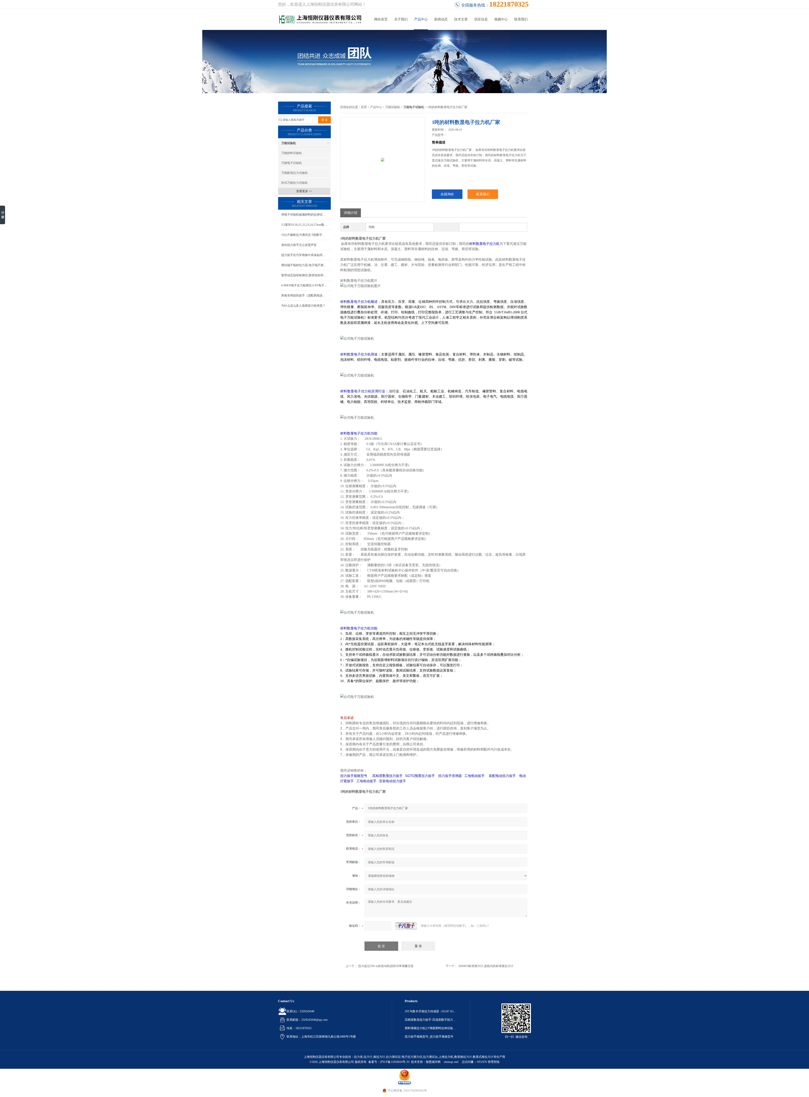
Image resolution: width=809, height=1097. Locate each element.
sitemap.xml (451, 1061)
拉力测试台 (430, 1056)
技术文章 (461, 19)
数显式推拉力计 (483, 1056)
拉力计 (368, 1056)
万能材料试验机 (291, 153)
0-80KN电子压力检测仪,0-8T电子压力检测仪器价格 (306, 285)
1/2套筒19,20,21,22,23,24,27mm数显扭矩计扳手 (306, 224)
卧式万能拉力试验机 (294, 182)
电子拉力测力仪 (412, 1056)
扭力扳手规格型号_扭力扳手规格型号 (429, 1036)
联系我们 (521, 19)
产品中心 (421, 19)
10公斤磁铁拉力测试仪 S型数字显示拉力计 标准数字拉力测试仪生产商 (306, 234)
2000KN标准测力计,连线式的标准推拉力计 (485, 966)
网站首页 (381, 19)
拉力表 (358, 1056)
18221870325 (509, 4)
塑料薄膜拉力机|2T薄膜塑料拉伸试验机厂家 (431, 1028)
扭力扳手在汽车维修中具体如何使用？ (306, 255)
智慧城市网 (433, 1061)
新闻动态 (441, 19)
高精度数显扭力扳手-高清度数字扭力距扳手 (431, 1019)
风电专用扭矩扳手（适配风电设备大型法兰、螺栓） (306, 295)
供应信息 (481, 19)
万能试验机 (288, 143)
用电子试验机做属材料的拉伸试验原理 (306, 214)
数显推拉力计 (463, 1056)
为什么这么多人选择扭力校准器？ (303, 305)
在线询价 (447, 194)
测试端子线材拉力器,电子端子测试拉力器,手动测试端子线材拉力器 (306, 265)
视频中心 (501, 19)
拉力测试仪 (393, 1056)
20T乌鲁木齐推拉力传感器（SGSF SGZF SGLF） (431, 1011)
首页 (364, 107)
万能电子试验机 (291, 163)
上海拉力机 (446, 1056)
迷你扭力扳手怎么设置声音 (299, 245)
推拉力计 (379, 1056)
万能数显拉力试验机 (294, 172)
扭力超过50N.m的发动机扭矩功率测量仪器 (386, 966)
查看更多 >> (304, 191)
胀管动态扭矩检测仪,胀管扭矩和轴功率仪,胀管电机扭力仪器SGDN (306, 275)
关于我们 (401, 19)
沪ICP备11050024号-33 (394, 1061)
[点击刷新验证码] (406, 925)
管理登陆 (494, 1061)
